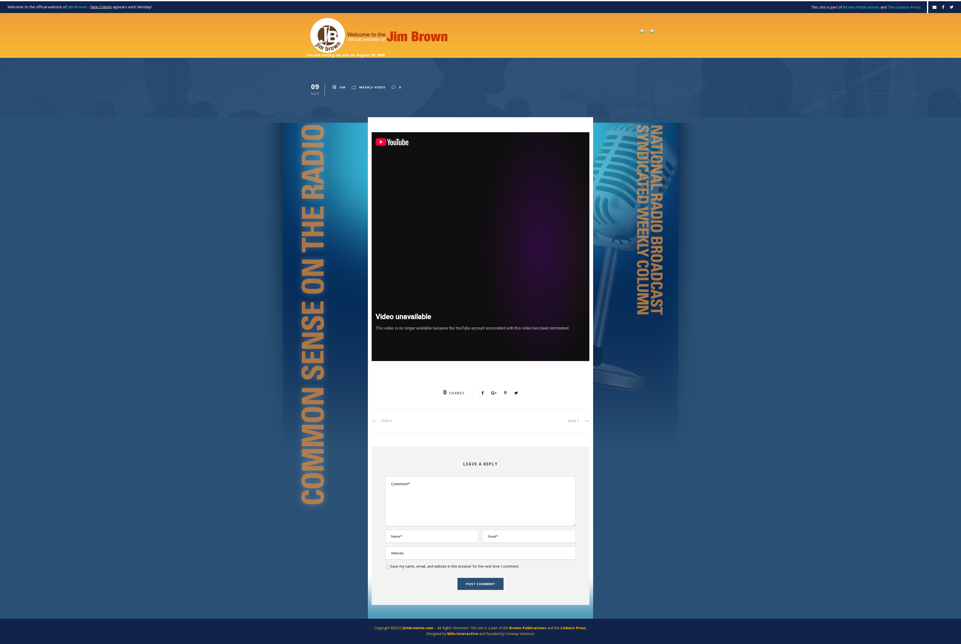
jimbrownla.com (418, 627)
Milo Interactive (463, 633)
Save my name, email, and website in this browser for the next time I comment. (454, 566)
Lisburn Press (573, 627)
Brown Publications (527, 627)
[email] (934, 7)
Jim (343, 87)
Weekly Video (372, 87)
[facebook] (943, 7)
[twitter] (951, 7)
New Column (101, 6)
